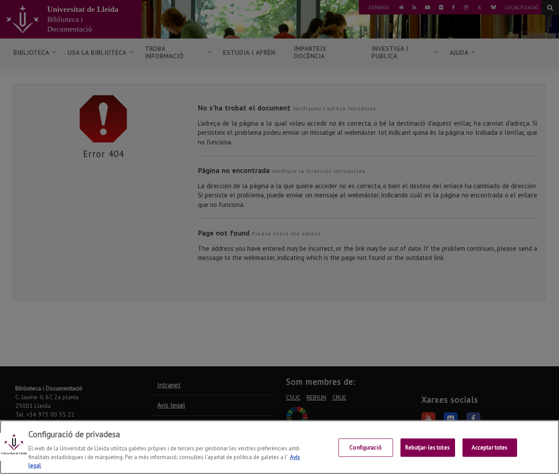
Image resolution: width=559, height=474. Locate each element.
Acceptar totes (490, 447)
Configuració (365, 447)
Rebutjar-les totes (427, 447)
